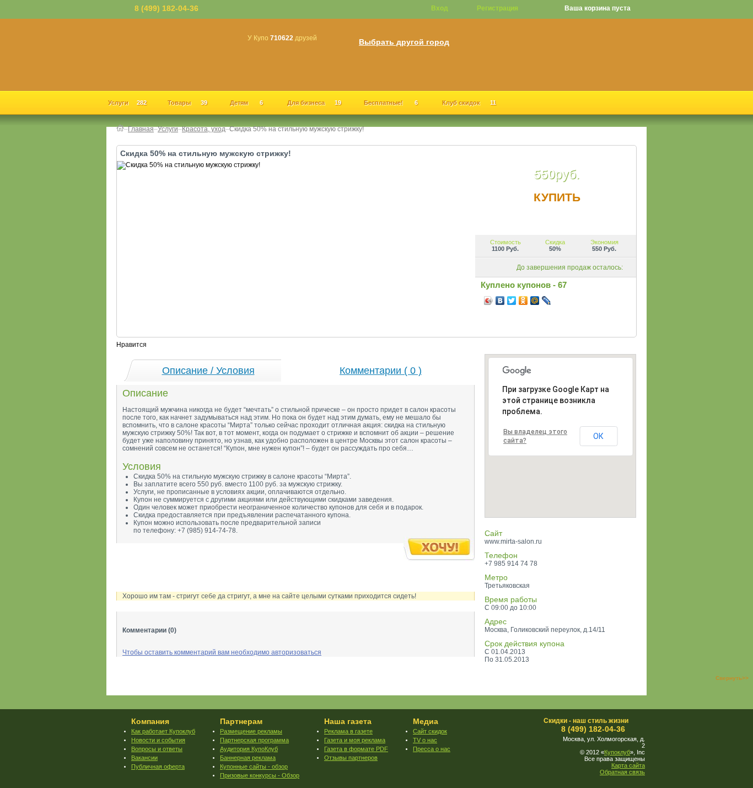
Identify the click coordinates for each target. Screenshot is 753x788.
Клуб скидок (469, 102)
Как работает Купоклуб (163, 731)
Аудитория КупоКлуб (249, 749)
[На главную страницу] (120, 129)
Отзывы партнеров (351, 757)
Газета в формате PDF (356, 749)
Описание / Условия (208, 370)
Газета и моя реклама (354, 740)
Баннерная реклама (248, 757)
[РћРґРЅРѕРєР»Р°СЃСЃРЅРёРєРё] (523, 300)
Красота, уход (203, 129)
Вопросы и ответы (156, 749)
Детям (246, 102)
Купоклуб (617, 752)
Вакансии (144, 757)
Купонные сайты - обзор (254, 766)
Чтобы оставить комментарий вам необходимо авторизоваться (221, 652)
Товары (187, 102)
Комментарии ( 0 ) (381, 370)
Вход (439, 8)
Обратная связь (622, 772)
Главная (141, 129)
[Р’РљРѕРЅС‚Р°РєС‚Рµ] (500, 300)
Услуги (127, 102)
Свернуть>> (732, 678)
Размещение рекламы (251, 731)
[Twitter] (512, 300)
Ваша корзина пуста (597, 8)
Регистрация (497, 8)
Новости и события (158, 740)
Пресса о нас (431, 749)
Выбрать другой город (404, 42)
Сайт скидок (430, 731)
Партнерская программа (254, 740)
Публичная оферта (158, 766)
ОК (598, 436)
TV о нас (425, 740)
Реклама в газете (348, 731)
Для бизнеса (314, 102)
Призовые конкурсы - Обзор (259, 775)
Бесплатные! (391, 102)
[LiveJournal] (546, 300)
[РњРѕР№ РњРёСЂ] (535, 300)
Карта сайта (628, 765)
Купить (557, 197)
